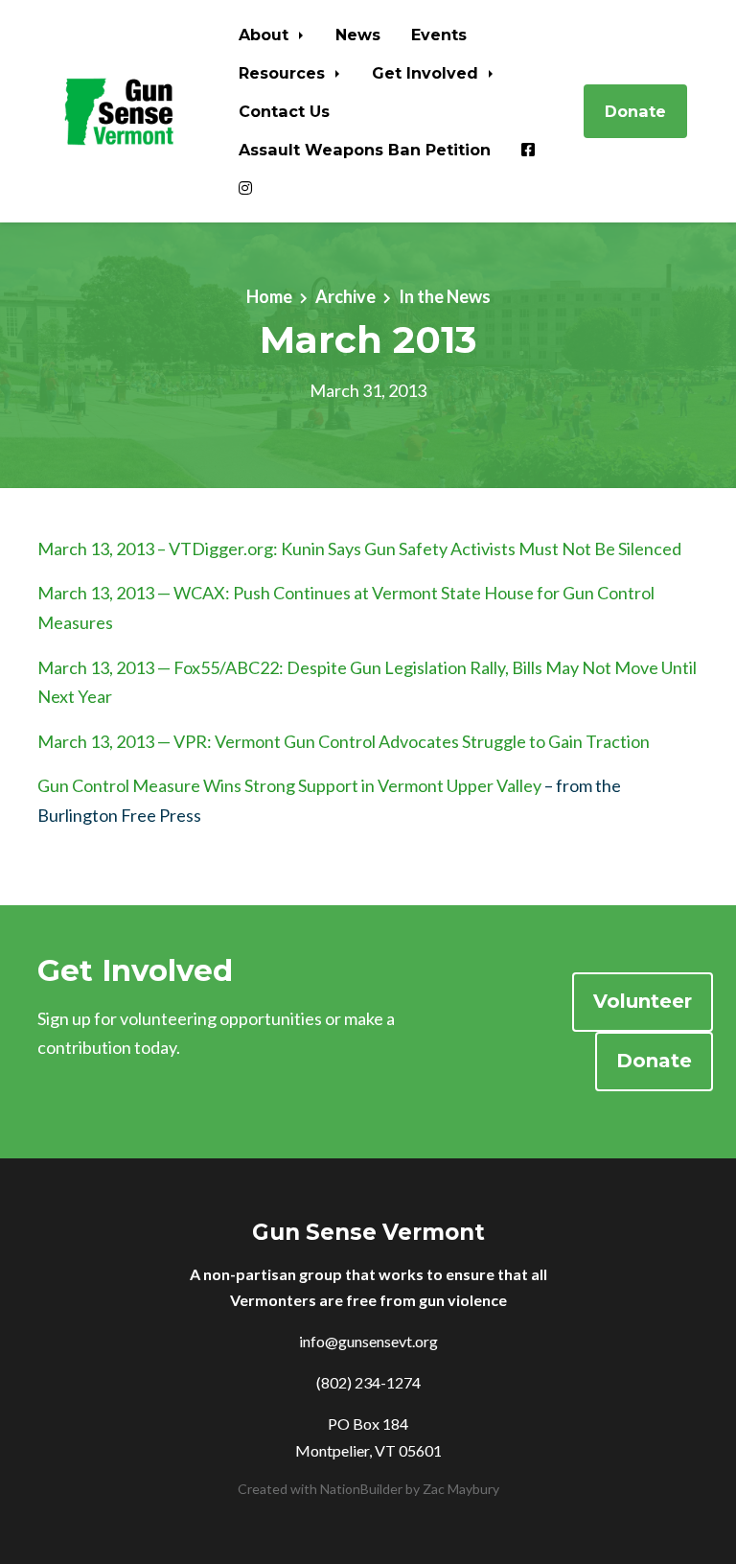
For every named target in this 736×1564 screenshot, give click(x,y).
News (357, 34)
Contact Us (284, 111)
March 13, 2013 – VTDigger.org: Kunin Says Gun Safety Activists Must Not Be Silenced (359, 548)
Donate (635, 111)
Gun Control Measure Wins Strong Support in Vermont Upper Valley (289, 785)
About (266, 34)
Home (269, 296)
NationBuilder (361, 1489)
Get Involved (427, 72)
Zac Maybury (461, 1489)
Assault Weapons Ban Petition (365, 149)
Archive (345, 296)
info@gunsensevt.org (368, 1341)
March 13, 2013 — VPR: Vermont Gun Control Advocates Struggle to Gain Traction (343, 741)
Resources (284, 72)
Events (439, 34)
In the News (445, 296)
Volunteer (642, 1001)
